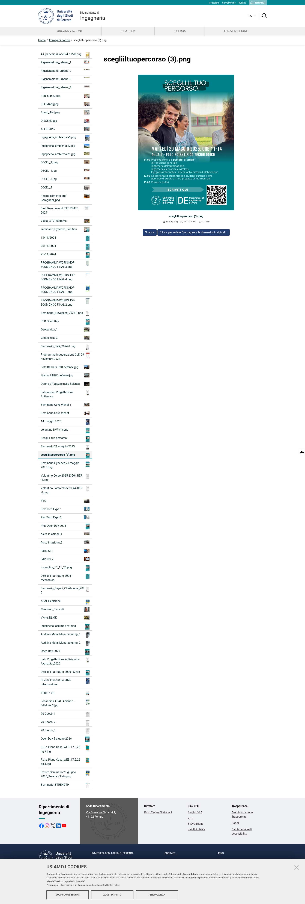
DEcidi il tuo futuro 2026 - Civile (60, 671)
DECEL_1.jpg (49, 170)
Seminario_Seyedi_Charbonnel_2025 (63, 590)
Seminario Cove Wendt (55, 413)
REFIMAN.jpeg (50, 104)
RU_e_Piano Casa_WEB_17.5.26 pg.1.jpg (60, 762)
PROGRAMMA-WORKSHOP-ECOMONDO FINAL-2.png (58, 302)
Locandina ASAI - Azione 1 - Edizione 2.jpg (58, 703)
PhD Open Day (50, 321)
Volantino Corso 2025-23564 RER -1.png (61, 477)
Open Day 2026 (50, 651)
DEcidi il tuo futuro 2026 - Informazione (56, 682)
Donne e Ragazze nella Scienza (60, 383)
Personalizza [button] (157, 894)
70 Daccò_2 (48, 722)
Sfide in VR (47, 693)
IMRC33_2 (47, 559)
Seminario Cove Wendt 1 (56, 404)
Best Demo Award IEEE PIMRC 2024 (59, 210)
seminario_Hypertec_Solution (59, 229)
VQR (190, 818)
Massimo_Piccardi (52, 609)
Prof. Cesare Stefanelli (158, 812)
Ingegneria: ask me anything (58, 626)
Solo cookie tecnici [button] (68, 894)
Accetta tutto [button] (112, 894)
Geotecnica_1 (49, 329)
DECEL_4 (46, 187)
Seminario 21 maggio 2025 (58, 446)
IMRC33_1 (47, 551)
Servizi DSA (195, 812)
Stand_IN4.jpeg (50, 112)
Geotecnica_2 (49, 337)
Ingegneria (92, 16)
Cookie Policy (112, 885)
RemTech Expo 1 (51, 509)
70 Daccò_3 (48, 730)
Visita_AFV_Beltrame (54, 221)
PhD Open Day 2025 (53, 525)
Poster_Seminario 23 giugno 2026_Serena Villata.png (58, 774)
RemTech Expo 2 (51, 517)
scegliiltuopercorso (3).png (186, 216)
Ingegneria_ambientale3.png (58, 137)
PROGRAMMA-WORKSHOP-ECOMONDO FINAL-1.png (58, 290)
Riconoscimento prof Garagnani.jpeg (54, 198)
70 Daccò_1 (48, 713)
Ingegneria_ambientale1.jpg (58, 154)
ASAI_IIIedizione (51, 601)
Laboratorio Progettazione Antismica (57, 394)
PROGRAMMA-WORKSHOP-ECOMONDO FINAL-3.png (58, 264)
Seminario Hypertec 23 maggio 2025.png (60, 465)
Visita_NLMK (49, 617)
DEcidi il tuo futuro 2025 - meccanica (56, 578)
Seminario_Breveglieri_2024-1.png (62, 313)
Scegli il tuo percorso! (54, 438)
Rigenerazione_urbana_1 (56, 62)
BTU (43, 501)
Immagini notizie (59, 40)
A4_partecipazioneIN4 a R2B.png (61, 54)
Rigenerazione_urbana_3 (56, 79)
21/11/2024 (48, 254)
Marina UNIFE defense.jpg (57, 375)
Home (42, 40)
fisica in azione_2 (51, 542)
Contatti (170, 853)
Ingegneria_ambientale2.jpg (58, 145)
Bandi (235, 823)
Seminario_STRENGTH (55, 784)
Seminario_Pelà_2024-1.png (58, 346)
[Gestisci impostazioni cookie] (302, 452)
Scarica (149, 232)
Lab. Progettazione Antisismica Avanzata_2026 (60, 661)
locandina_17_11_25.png (56, 567)
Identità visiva (196, 829)
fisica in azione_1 (51, 534)
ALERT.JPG (48, 129)
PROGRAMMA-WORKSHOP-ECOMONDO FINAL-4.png (58, 277)
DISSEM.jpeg (49, 120)
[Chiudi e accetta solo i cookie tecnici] (296, 867)
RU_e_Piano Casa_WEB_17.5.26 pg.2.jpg (60, 749)
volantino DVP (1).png (54, 429)
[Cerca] (263, 16)
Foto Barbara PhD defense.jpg (59, 367)
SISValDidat (195, 823)
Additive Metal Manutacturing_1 (60, 634)
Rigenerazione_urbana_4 (56, 87)
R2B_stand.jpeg (50, 96)
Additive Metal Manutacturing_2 (60, 642)
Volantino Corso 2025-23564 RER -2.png (61, 490)
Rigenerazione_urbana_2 (56, 70)
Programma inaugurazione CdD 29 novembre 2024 (62, 357)
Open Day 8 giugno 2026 (56, 738)
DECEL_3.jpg (49, 179)
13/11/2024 (48, 237)
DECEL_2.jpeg (49, 162)
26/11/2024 (48, 246)
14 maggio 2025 (51, 421)
